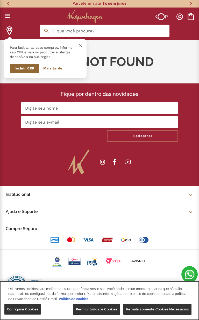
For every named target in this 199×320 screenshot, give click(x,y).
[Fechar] (80, 45)
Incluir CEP (24, 68)
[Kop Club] (161, 17)
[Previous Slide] (8, 4)
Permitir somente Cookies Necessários (157, 309)
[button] (189, 274)
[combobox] (104, 31)
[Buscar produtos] (46, 31)
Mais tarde (52, 68)
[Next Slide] (190, 4)
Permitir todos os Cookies (96, 309)
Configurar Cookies (22, 309)
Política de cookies (73, 299)
